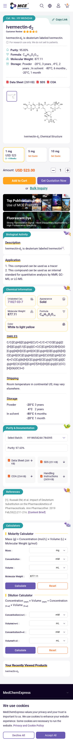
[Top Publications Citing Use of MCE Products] (36, 210)
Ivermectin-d (12, 671)
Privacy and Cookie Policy (28, 725)
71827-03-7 (15, 302)
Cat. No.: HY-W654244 (19, 18)
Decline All (18, 735)
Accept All (50, 735)
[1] (63, 248)
